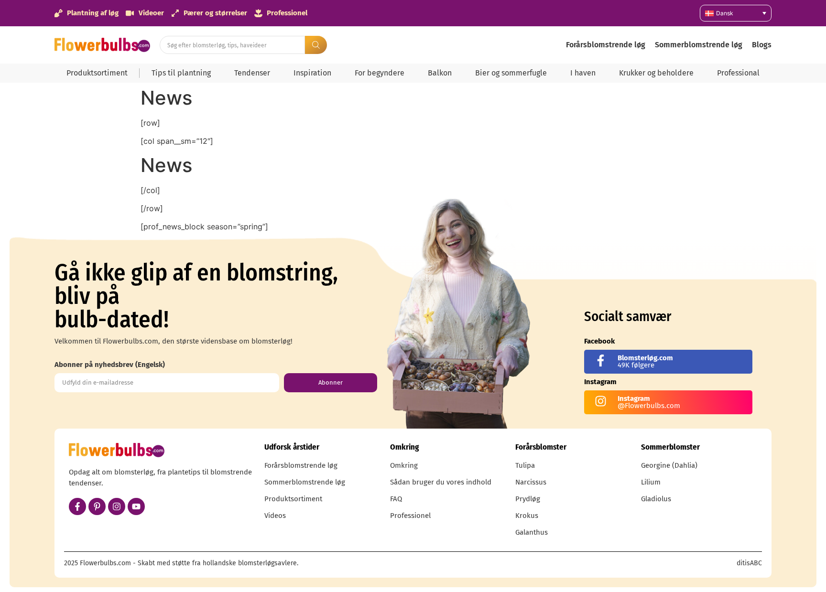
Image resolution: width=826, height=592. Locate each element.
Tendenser (252, 72)
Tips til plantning (181, 72)
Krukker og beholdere (656, 72)
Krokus (526, 515)
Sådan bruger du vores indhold (440, 482)
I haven (583, 72)
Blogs (762, 44)
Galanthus (531, 532)
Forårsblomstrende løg (605, 44)
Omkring (404, 465)
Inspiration (312, 72)
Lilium (651, 482)
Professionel (410, 515)
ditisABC (749, 563)
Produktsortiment (97, 72)
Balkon (440, 72)
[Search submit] (316, 45)
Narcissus (530, 482)
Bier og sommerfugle (511, 72)
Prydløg (527, 499)
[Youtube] (136, 506)
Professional (738, 72)
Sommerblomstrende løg (698, 44)
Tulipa (525, 465)
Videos (275, 515)
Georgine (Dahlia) (669, 465)
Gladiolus (656, 499)
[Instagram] (116, 506)
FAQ (396, 499)
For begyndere (379, 72)
